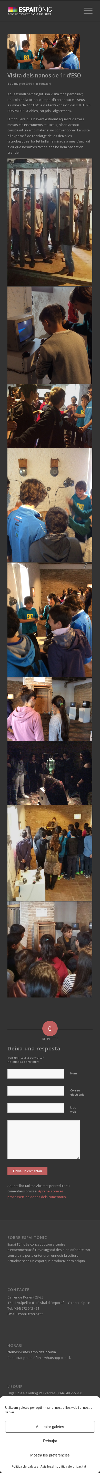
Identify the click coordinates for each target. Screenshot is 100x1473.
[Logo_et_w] (41, 10)
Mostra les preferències (50, 1455)
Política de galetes (25, 1466)
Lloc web (73, 1109)
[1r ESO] (43, 51)
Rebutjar (50, 1441)
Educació (45, 83)
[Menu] (85, 10)
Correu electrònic (77, 1092)
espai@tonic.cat (30, 1313)
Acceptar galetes (50, 1426)
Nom (73, 1073)
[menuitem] (85, 10)
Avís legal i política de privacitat (63, 1466)
